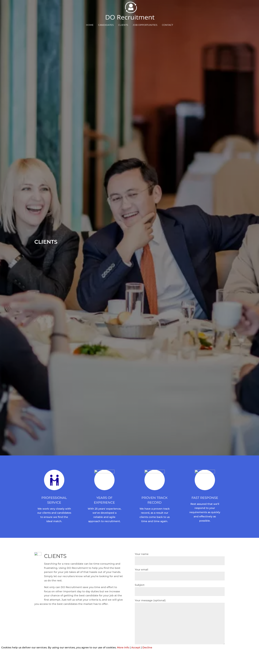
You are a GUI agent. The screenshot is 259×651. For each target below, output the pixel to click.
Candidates (106, 25)
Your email (141, 569)
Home (90, 25)
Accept (135, 647)
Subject (139, 584)
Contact (167, 25)
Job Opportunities (145, 25)
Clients (123, 25)
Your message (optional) (150, 600)
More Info (123, 647)
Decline (147, 647)
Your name (142, 554)
